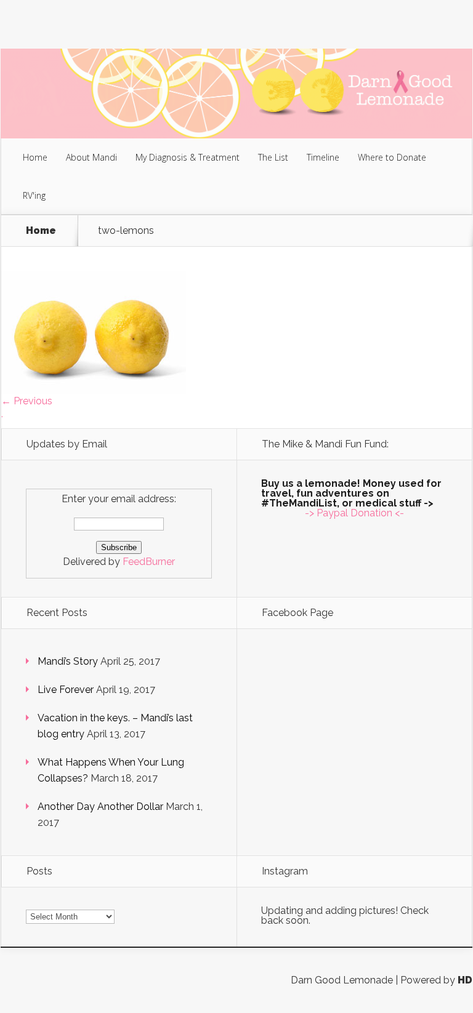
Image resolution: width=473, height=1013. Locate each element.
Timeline (323, 157)
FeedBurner (149, 561)
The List (273, 157)
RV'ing (34, 195)
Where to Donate (392, 157)
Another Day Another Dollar (100, 806)
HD (465, 980)
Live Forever (66, 689)
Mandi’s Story (68, 661)
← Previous (26, 401)
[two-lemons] (93, 391)
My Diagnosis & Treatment (187, 157)
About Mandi (91, 157)
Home (35, 157)
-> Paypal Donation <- (354, 513)
